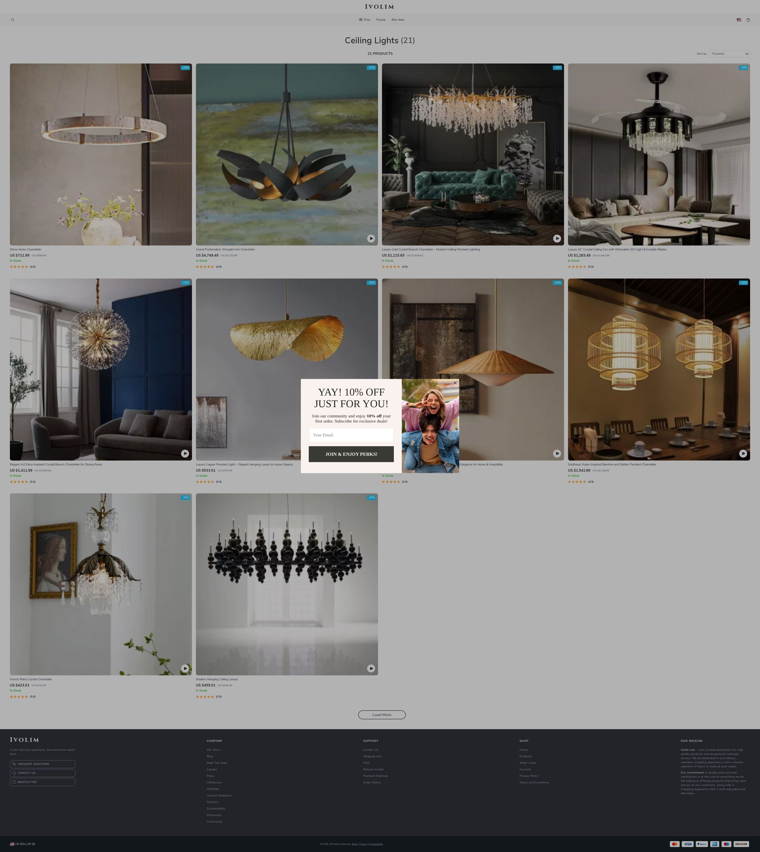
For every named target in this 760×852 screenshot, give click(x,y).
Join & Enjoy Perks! (351, 454)
